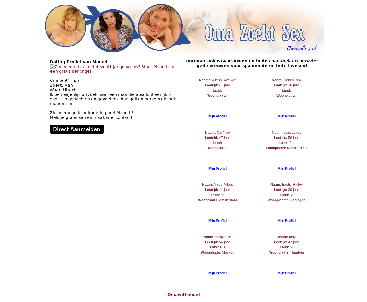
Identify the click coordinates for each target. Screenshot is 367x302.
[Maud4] (113, 71)
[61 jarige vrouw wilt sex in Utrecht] (77, 132)
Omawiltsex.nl (183, 294)
